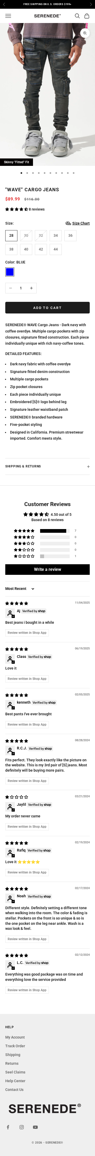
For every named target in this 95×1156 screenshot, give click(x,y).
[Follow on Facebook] (8, 1127)
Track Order (15, 1046)
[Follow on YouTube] (35, 1127)
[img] (16, 603)
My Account (15, 1037)
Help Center (15, 1081)
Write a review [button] (47, 569)
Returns (11, 1063)
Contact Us (14, 1089)
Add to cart (47, 308)
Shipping (12, 1055)
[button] (17, 209)
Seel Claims (15, 1072)
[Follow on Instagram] (21, 1127)
